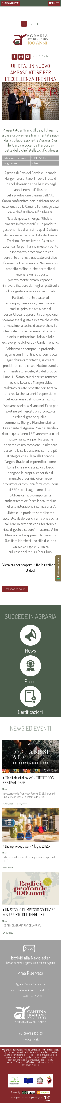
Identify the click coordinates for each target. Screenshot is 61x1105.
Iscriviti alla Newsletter (30, 958)
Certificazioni (30, 711)
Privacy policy (21, 1062)
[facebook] (14, 57)
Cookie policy (33, 1062)
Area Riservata (30, 973)
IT (24, 24)
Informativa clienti (47, 1062)
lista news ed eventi (15, 588)
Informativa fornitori (30, 1064)
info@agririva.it (30, 1039)
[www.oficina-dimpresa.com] (47, 1097)
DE (37, 24)
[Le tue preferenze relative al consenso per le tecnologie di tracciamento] (58, 568)
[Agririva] (30, 49)
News (30, 650)
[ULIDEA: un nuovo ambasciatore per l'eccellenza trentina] (30, 120)
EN (30, 24)
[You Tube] (27, 57)
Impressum (10, 1062)
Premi (30, 681)
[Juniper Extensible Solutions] (43, 1092)
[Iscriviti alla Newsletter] (30, 951)
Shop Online (9, 3)
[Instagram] (21, 57)
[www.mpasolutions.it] (28, 1092)
